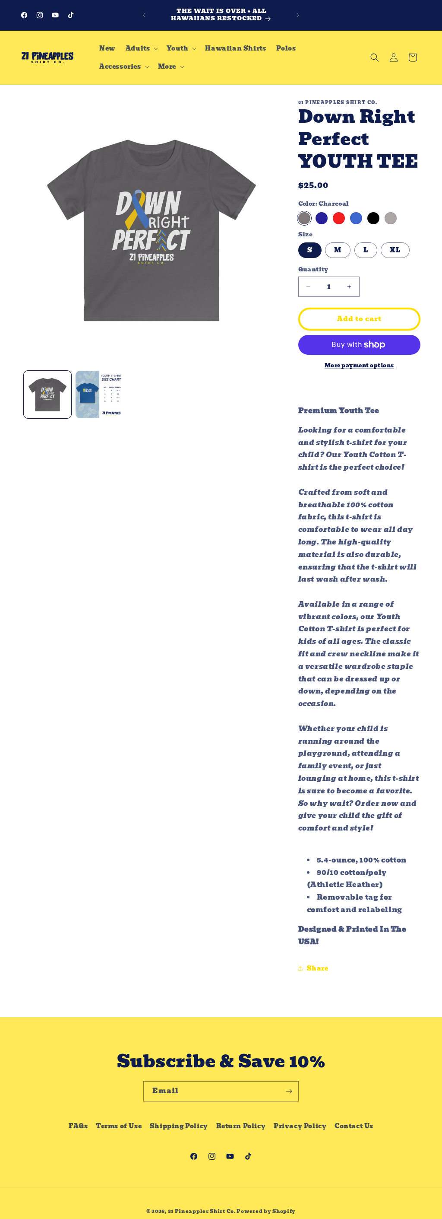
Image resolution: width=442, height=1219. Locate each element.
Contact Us (354, 1126)
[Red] (339, 218)
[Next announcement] (297, 15)
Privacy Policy (300, 1126)
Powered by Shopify (266, 1211)
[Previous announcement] (144, 15)
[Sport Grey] (391, 218)
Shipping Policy (179, 1126)
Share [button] (317, 968)
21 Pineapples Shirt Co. (202, 1211)
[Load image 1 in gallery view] (47, 394)
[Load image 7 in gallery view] (99, 394)
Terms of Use (119, 1126)
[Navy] (322, 218)
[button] (141, 48)
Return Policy (241, 1126)
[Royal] (356, 218)
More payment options (359, 365)
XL (395, 250)
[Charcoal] (304, 218)
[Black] (373, 218)
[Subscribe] (288, 1091)
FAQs (78, 1126)
